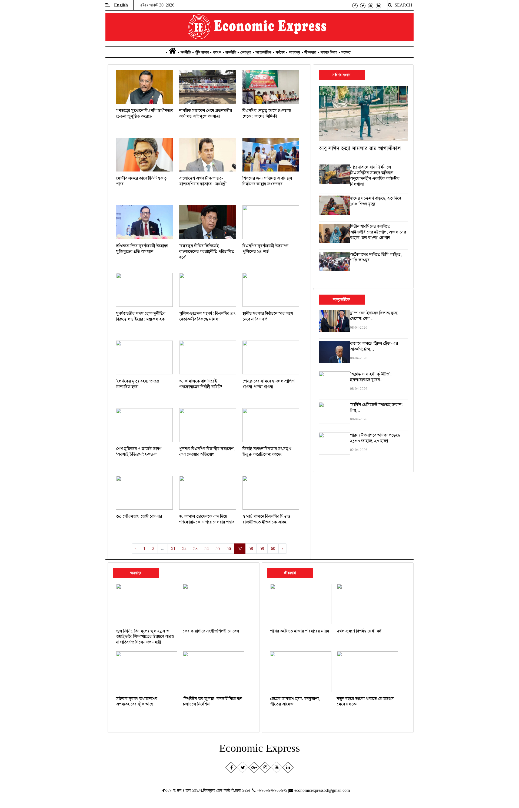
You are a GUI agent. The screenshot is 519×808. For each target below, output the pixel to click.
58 (251, 548)
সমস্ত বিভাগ (329, 52)
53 (195, 548)
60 (273, 548)
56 (229, 548)
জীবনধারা (310, 52)
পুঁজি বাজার (202, 52)
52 (184, 548)
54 (206, 548)
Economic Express (259, 748)
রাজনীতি (230, 52)
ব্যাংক (217, 52)
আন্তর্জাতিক (263, 52)
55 (217, 548)
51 (173, 548)
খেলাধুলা (245, 52)
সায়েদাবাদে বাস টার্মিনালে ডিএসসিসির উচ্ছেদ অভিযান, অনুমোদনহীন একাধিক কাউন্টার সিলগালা (375, 175)
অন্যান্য (294, 52)
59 (262, 548)
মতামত (345, 52)
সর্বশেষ (280, 52)
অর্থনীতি (186, 52)
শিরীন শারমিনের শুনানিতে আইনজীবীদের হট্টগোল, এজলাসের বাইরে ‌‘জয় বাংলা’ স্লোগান (378, 232)
